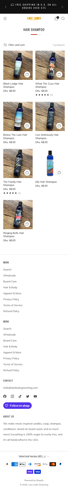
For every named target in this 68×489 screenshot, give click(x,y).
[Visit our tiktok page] (20, 396)
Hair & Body (10, 287)
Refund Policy (11, 311)
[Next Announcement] (62, 7)
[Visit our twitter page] (27, 396)
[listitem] (34, 6)
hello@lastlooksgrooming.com (20, 387)
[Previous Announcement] (5, 7)
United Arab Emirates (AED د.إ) (32, 456)
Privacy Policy (11, 299)
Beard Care (10, 281)
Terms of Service (13, 305)
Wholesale (9, 275)
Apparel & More (12, 293)
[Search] (63, 18)
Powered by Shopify (34, 480)
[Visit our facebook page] (5, 396)
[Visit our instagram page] (12, 396)
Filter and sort (17, 44)
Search (7, 269)
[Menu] (5, 18)
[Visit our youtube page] (35, 396)
